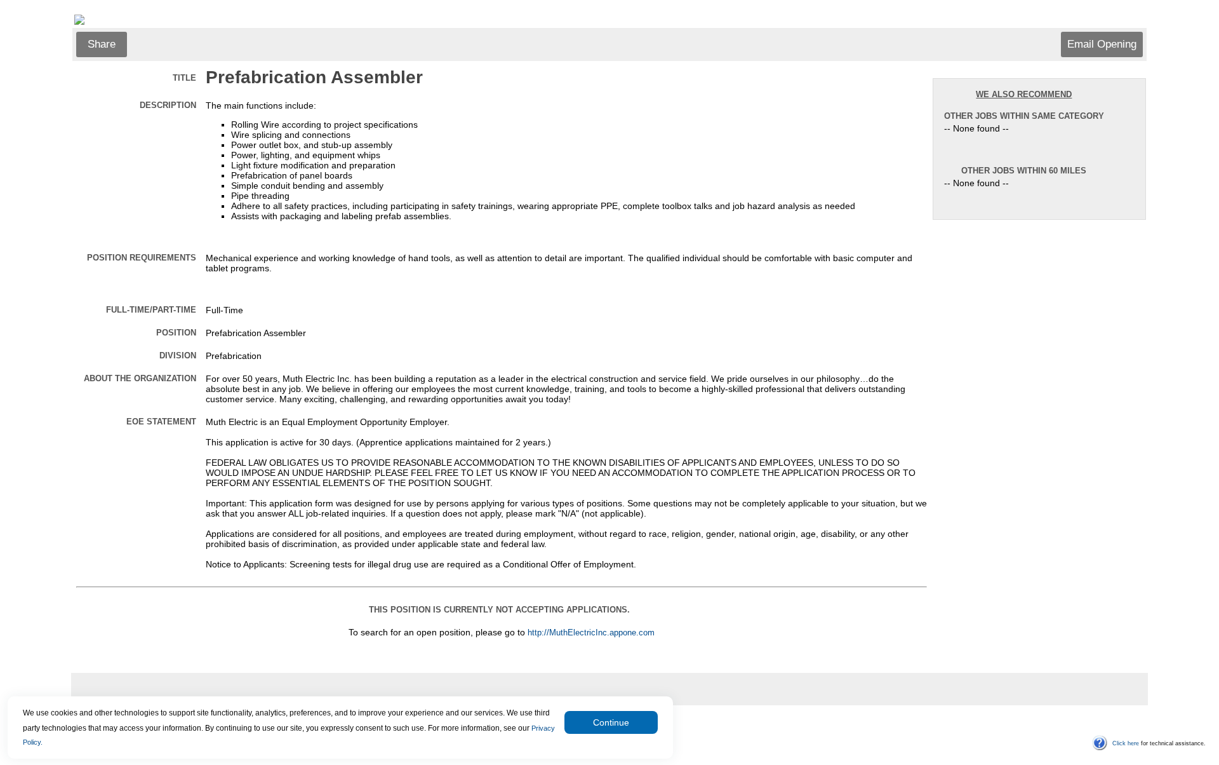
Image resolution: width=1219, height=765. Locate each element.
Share (102, 44)
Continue (611, 722)
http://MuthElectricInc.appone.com (591, 632)
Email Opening (1101, 44)
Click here (1125, 743)
